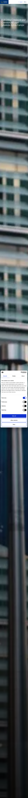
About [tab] (23, 376)
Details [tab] (14, 376)
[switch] (25, 402)
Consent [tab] (5, 376)
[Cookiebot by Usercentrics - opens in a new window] (21, 372)
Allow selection (14, 420)
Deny (14, 424)
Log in (21, 2)
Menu (25, 2)
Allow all (14, 415)
